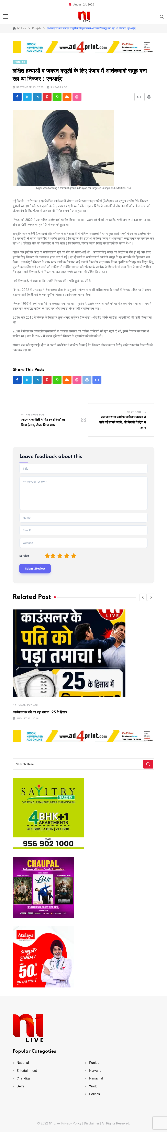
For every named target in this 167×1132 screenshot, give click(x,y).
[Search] (162, 16)
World (93, 1086)
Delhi (20, 1086)
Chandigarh (25, 1078)
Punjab (32, 705)
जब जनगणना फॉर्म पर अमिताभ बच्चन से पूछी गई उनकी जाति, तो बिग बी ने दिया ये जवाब (122, 422)
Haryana (95, 1071)
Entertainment (27, 1071)
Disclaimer (91, 1123)
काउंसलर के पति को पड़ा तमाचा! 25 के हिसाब (40, 712)
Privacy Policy (71, 1123)
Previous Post (36, 414)
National (19, 705)
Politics (94, 1094)
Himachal (96, 1078)
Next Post (134, 412)
